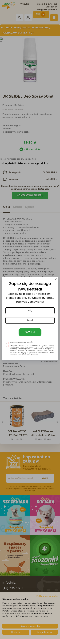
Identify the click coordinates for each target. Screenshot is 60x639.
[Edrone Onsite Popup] (30, 319)
